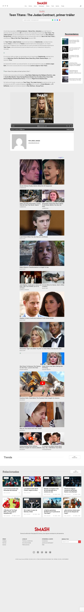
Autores (4, 544)
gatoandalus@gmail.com (33, 142)
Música (47, 6)
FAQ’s (43, 544)
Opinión (57, 6)
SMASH (4, 539)
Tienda (62, 6)
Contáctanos (45, 540)
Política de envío (25, 544)
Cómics (30, 6)
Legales (24, 539)
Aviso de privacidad (26, 542)
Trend (52, 6)
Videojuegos (41, 6)
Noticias (4, 542)
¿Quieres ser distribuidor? (47, 542)
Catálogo (4, 540)
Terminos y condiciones (27, 540)
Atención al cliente (47, 539)
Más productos (74, 457)
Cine (26, 6)
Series (35, 6)
